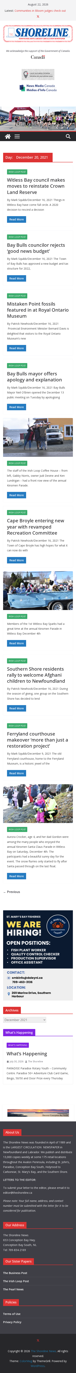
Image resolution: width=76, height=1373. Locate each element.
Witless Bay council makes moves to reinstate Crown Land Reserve (36, 186)
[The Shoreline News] (38, 109)
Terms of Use (11, 1314)
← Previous (11, 892)
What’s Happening (27, 1053)
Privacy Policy (12, 1322)
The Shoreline (35, 1061)
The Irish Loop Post (16, 1281)
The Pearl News (13, 1289)
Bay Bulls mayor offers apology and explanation (34, 376)
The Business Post (15, 1273)
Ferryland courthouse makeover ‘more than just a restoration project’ (37, 739)
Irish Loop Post (17, 172)
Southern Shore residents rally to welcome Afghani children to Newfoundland (36, 675)
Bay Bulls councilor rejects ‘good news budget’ (36, 248)
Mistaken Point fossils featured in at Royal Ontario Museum (38, 310)
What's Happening (17, 1045)
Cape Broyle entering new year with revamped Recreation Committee (35, 526)
